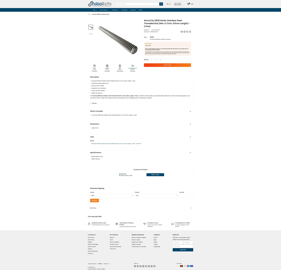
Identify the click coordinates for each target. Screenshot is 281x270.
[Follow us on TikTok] (149, 266)
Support (140, 10)
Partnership (124, 10)
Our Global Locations (92, 263)
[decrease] (151, 59)
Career (111, 239)
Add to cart (167, 65)
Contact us (90, 253)
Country (92, 192)
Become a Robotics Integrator (139, 237)
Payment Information (93, 251)
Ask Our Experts (120, 70)
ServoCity (147, 30)
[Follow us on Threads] (154, 266)
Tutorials (156, 244)
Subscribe (183, 249)
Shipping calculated (160, 39)
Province (137, 192)
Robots (155, 242)
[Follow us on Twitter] (138, 266)
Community (133, 10)
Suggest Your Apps (136, 244)
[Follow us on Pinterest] (143, 266)
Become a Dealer (136, 239)
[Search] (161, 4)
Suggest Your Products (137, 242)
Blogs (155, 239)
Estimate (94, 200)
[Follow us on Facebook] (135, 266)
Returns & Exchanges (93, 244)
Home (89, 14)
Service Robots (103, 10)
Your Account (91, 237)
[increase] (160, 59)
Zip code (182, 192)
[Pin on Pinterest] (184, 32)
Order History (91, 239)
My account (177, 4)
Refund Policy (93, 208)
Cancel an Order (92, 246)
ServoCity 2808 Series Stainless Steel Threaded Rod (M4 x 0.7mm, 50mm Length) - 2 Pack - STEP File (116, 143)
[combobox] (137, 4)
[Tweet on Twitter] (187, 32)
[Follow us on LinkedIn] (152, 266)
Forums (155, 237)
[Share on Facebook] (182, 32)
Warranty (90, 248)
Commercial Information (115, 246)
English (106, 263)
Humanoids (115, 10)
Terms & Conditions (114, 242)
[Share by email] (190, 32)
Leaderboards (157, 246)
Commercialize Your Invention (139, 246)
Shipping (90, 242)
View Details (94, 70)
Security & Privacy (114, 244)
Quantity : (146, 59)
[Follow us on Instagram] (140, 266)
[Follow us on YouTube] (146, 266)
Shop (94, 10)
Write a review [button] (155, 174)
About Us (112, 237)
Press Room (113, 248)
